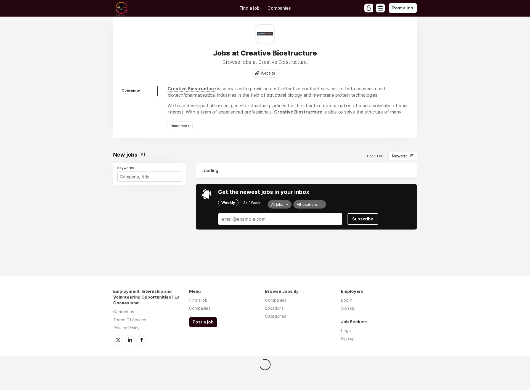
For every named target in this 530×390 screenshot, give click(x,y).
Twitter (118, 340)
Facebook (141, 340)
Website (268, 73)
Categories (275, 316)
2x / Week (251, 202)
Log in (347, 300)
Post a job (402, 8)
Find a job (249, 8)
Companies (279, 8)
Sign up (348, 308)
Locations (274, 308)
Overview (130, 90)
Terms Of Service (129, 319)
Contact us (123, 311)
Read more (180, 126)
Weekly (228, 202)
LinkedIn (129, 340)
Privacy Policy (126, 327)
